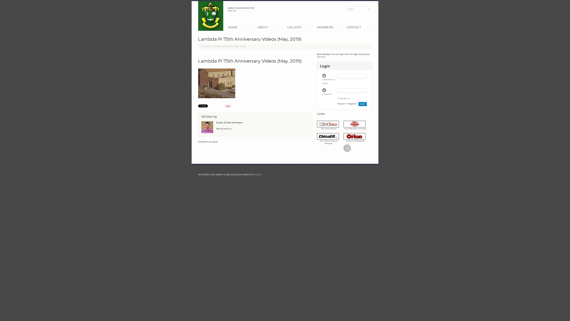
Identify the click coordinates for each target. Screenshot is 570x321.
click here (321, 56)
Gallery (294, 28)
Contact (354, 27)
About (263, 28)
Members (325, 28)
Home (233, 27)
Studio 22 (257, 174)
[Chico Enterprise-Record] (328, 136)
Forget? (341, 103)
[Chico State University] (328, 123)
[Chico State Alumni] (354, 123)
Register (352, 103)
